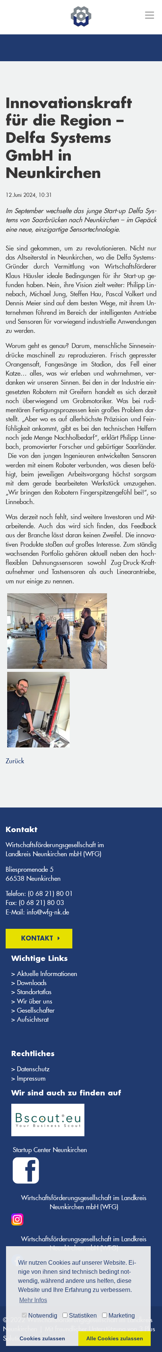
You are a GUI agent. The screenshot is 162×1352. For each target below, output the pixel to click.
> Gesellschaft (30, 1010)
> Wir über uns (31, 1001)
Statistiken (82, 1315)
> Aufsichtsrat (30, 1019)
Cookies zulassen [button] (42, 1338)
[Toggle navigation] (148, 15)
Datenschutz (33, 1069)
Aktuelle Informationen (47, 974)
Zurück (15, 761)
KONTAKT (37, 939)
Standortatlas (34, 992)
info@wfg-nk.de (48, 912)
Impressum (31, 1078)
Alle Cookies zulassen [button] (114, 1338)
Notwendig (42, 1315)
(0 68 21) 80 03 (41, 903)
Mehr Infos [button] (33, 1300)
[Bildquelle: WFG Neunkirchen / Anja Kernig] (38, 709)
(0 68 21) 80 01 (50, 893)
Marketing (121, 1315)
